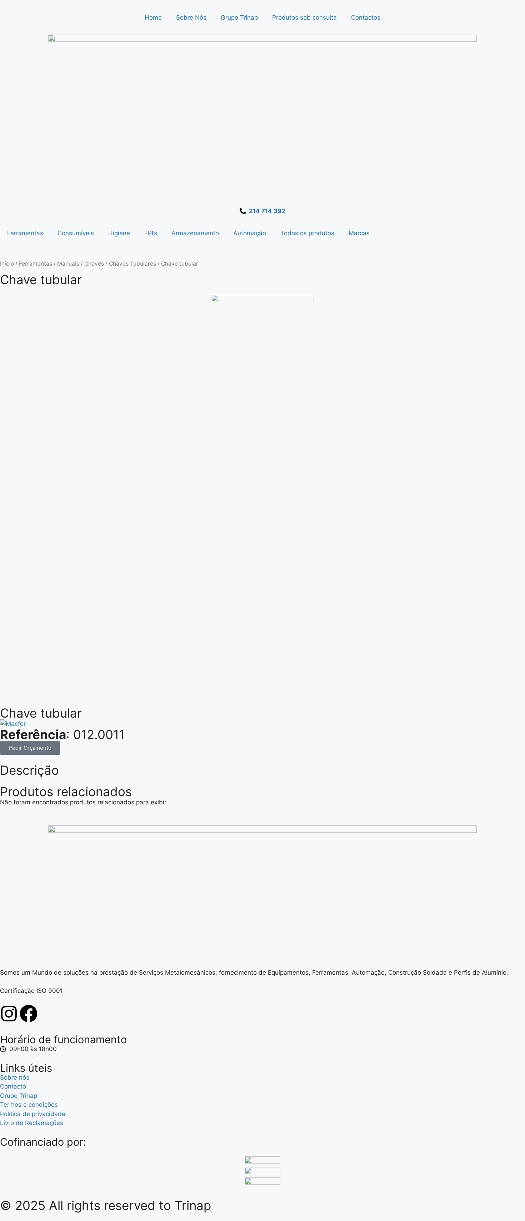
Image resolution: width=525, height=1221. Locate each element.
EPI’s (150, 233)
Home (153, 17)
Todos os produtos (307, 233)
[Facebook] (29, 1013)
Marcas (359, 233)
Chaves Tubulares (132, 263)
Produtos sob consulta (304, 17)
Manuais (68, 263)
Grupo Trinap (239, 17)
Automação (249, 233)
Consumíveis (76, 233)
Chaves (94, 263)
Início (7, 263)
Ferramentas (25, 233)
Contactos (365, 17)
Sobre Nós (191, 17)
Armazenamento (195, 233)
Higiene (119, 233)
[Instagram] (9, 1013)
